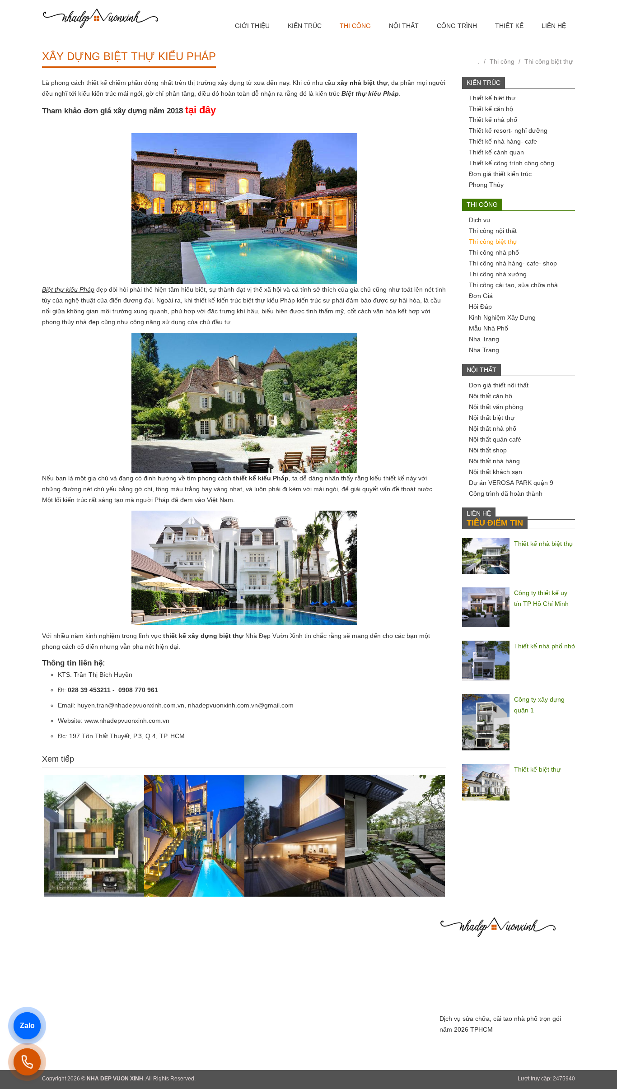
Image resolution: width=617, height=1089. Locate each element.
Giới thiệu (252, 26)
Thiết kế (509, 26)
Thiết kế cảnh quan (496, 152)
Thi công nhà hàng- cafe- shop (513, 263)
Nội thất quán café (495, 439)
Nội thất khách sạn (495, 471)
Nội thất (404, 26)
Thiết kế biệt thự (492, 98)
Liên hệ (554, 26)
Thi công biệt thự (548, 61)
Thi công (355, 26)
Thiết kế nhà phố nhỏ (544, 646)
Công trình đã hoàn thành (505, 493)
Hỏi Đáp (480, 306)
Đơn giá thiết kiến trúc (500, 173)
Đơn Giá (481, 295)
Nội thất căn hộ (490, 396)
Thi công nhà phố (494, 252)
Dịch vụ (479, 219)
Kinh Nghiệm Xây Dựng (502, 317)
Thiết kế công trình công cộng (511, 163)
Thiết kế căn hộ (491, 108)
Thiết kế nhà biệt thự (543, 543)
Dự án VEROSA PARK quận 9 (511, 482)
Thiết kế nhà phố (493, 119)
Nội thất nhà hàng (494, 461)
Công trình (457, 26)
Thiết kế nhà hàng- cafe (503, 141)
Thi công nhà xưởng (498, 274)
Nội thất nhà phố (492, 428)
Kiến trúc (305, 26)
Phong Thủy (486, 184)
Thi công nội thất (493, 230)
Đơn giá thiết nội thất (498, 385)
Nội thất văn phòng (496, 406)
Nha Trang (484, 339)
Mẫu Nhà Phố (488, 328)
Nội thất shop (488, 450)
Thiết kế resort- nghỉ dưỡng (508, 130)
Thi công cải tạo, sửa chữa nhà (513, 285)
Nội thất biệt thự (491, 417)
